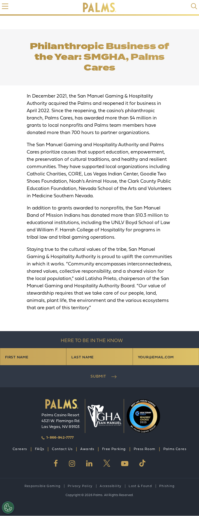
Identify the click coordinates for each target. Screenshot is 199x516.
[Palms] (99, 7)
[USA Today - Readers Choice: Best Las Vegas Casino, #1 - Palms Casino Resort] (141, 416)
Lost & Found (140, 486)
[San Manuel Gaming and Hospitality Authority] (104, 416)
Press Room (145, 449)
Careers (20, 449)
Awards (87, 449)
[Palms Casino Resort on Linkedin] (89, 463)
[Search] (194, 6)
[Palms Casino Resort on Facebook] (56, 463)
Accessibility (110, 486)
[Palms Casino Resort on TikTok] (142, 463)
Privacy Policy (80, 486)
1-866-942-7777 (60, 438)
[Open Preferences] (8, 507)
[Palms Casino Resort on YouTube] (124, 463)
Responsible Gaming (42, 486)
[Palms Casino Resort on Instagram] (72, 463)
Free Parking (114, 449)
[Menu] (5, 6)
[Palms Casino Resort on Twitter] (106, 463)
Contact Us (62, 449)
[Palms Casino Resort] (61, 405)
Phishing (166, 486)
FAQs (39, 449)
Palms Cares (174, 449)
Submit (98, 377)
